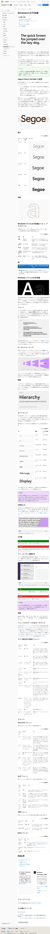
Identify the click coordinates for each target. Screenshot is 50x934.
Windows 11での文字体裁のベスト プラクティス (28, 21)
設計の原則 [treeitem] (4, 17)
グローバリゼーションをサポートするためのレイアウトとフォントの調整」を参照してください (33, 513)
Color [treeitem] (4, 24)
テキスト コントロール (25, 859)
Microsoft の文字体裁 (25, 864)
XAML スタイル (23, 862)
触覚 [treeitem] (4, 33)
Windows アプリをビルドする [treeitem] (8, 13)
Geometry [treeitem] (5, 31)
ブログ (16, 931)
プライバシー (25, 931)
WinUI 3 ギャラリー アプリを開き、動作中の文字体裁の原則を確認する (33, 266)
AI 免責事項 (3, 931)
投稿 (21, 931)
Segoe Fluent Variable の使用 (24, 19)
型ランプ (33, 487)
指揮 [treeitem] (4, 26)
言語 (47, 98)
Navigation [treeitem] (5, 44)
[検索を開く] (42, 2)
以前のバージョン (10, 931)
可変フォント (23, 866)
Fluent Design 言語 (30, 71)
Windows (23, 9)
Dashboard (45, 5)
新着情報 (39, 5)
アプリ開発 (29, 9)
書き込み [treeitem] (5, 53)
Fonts (22, 344)
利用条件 (22, 933)
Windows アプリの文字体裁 (24, 24)
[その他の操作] (48, 9)
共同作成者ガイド (25, 882)
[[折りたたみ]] (15, 8)
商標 (26, 933)
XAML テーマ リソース (25, 861)
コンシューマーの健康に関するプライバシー (9, 933)
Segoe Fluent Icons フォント (42, 843)
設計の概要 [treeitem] (4, 15)
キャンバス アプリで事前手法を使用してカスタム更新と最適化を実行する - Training (32, 916)
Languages (46, 342)
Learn (19, 9)
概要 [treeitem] (4, 22)
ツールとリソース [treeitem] (5, 55)
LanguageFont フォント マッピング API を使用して (29, 625)
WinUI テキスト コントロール (25, 560)
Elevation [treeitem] (5, 28)
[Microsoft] (2, 1)
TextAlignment (21, 508)
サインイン (46, 1)
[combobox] (8, 10)
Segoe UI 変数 (21, 60)
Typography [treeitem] (5, 46)
